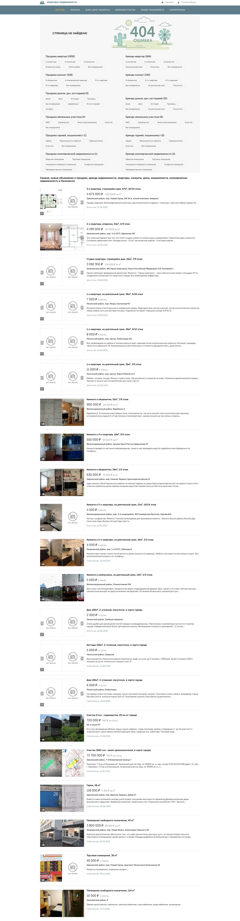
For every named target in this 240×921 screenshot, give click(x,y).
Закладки (169, 2)
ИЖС (48, 122)
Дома (48, 99)
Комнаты (75, 10)
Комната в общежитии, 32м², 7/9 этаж (107, 399)
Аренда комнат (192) (138, 75)
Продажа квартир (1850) (60, 56)
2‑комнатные (70, 62)
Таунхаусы (91, 99)
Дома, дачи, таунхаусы (98, 10)
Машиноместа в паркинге (70, 141)
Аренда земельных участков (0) (144, 117)
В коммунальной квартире (76, 80)
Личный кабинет (188, 2)
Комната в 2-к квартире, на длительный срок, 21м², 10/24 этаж (121, 505)
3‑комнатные (89, 62)
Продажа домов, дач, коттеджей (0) (67, 93)
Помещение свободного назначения (61, 164)
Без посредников (95, 67)
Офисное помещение (55, 159)
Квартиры (60, 10)
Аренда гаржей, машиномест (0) (145, 135)
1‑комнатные (51, 62)
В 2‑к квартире (101, 80)
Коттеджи (75, 99)
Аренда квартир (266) (138, 56)
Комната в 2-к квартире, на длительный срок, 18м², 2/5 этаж (120, 540)
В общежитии (51, 80)
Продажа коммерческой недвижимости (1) (71, 154)
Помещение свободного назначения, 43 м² (110, 820)
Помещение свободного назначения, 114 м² (111, 891)
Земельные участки (125, 10)
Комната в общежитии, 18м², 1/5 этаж (107, 470)
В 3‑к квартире (52, 85)
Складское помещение (94, 164)
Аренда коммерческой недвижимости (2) (150, 154)
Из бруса (49, 109)
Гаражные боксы (96, 141)
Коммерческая (177, 10)
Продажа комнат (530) (59, 75)
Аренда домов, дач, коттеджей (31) (146, 98)
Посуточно (154, 67)
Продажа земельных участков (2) (65, 117)
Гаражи (49, 141)
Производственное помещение (59, 170)
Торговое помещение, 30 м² (102, 855)
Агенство (109, 122)
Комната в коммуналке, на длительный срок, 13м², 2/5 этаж (119, 575)
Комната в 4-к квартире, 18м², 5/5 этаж (108, 434)
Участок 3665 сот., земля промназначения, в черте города (119, 750)
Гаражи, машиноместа (152, 10)
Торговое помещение (81, 159)
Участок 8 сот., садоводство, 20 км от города (112, 715)
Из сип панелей (93, 104)
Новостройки (74, 67)
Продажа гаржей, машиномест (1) (66, 135)
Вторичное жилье (53, 67)
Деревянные (73, 104)
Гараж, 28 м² (93, 785)
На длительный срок (134, 67)
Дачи (60, 99)
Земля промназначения (87, 122)
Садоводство (63, 122)
